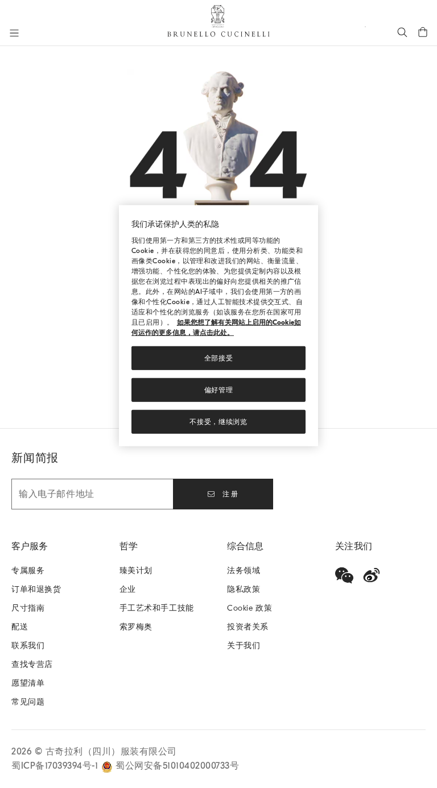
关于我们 (243, 645)
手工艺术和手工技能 (156, 608)
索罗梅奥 (135, 627)
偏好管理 (218, 390)
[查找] (402, 32)
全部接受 (218, 358)
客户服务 (29, 546)
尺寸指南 (27, 608)
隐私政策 (243, 589)
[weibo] (371, 575)
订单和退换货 (36, 589)
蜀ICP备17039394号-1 (56, 766)
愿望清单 (27, 683)
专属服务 (27, 570)
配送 (19, 627)
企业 (127, 589)
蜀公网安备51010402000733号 (177, 766)
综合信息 (245, 546)
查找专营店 (32, 664)
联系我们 (27, 645)
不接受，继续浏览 (218, 422)
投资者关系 (248, 627)
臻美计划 (135, 570)
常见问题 (27, 702)
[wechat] (344, 575)
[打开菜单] (14, 33)
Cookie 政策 (249, 608)
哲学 (128, 546)
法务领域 (243, 570)
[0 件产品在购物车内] (422, 32)
